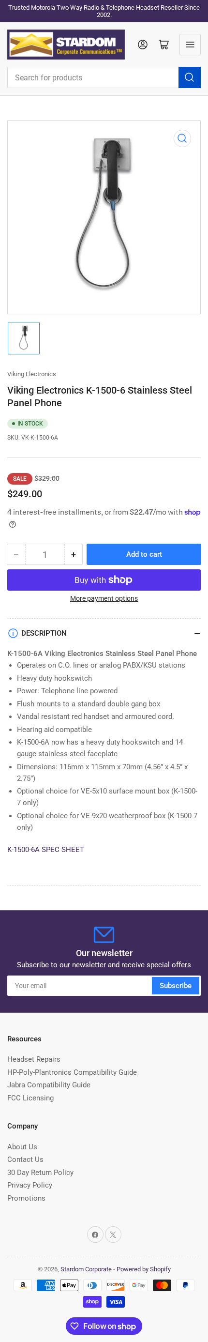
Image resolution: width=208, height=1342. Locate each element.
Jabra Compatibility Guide (48, 1085)
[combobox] (104, 77)
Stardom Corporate (86, 1269)
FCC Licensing (30, 1098)
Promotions (26, 1198)
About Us (22, 1147)
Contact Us (25, 1159)
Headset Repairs (33, 1059)
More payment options (104, 598)
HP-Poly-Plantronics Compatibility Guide (72, 1072)
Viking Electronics (31, 374)
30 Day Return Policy (40, 1172)
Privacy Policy (29, 1185)
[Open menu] (190, 44)
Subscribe (176, 985)
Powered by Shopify (144, 1269)
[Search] (189, 77)
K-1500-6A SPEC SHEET (45, 849)
